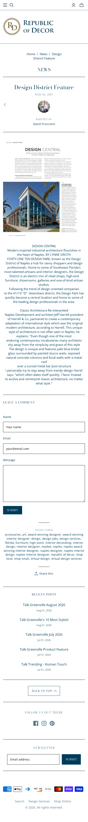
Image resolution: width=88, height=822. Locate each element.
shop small (21, 559)
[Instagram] (44, 723)
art (24, 534)
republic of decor (62, 554)
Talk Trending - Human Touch (44, 664)
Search (19, 801)
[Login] (73, 5)
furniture (22, 543)
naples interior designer (32, 554)
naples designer (51, 551)
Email (7, 438)
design (36, 539)
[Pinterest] (52, 723)
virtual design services (66, 559)
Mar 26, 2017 (44, 94)
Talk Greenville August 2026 (44, 605)
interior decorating (58, 543)
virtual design (40, 559)
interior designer (28, 546)
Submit (71, 759)
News (43, 54)
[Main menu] (5, 5)
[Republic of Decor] (28, 25)
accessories (13, 534)
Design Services (39, 801)
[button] (44, 691)
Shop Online (62, 801)
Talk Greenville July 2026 (44, 634)
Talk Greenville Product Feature (44, 649)
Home (31, 54)
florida (9, 543)
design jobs (50, 539)
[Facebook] (35, 723)
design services (70, 539)
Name (7, 417)
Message (9, 460)
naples (57, 546)
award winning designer (44, 534)
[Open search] (12, 5)
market (46, 546)
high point (37, 543)
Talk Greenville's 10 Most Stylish (44, 620)
